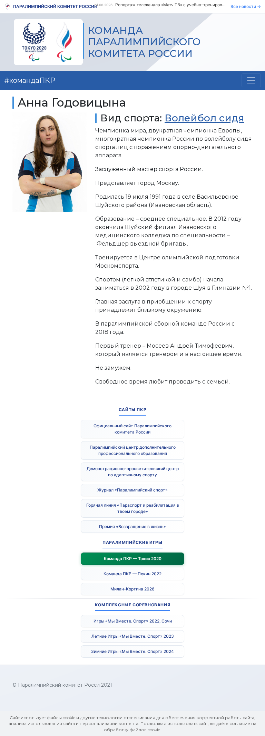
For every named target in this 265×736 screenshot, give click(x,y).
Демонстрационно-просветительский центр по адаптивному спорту (133, 471)
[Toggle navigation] (251, 80)
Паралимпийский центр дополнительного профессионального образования (133, 450)
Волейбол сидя (204, 118)
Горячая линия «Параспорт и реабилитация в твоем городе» (132, 508)
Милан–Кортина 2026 (132, 588)
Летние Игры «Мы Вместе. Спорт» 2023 (132, 636)
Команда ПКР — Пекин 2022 (132, 573)
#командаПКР (29, 80)
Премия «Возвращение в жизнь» (132, 526)
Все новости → (245, 6)
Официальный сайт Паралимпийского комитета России (132, 429)
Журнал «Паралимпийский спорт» (132, 490)
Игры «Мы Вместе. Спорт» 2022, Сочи (133, 621)
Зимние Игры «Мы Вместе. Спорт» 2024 (132, 651)
